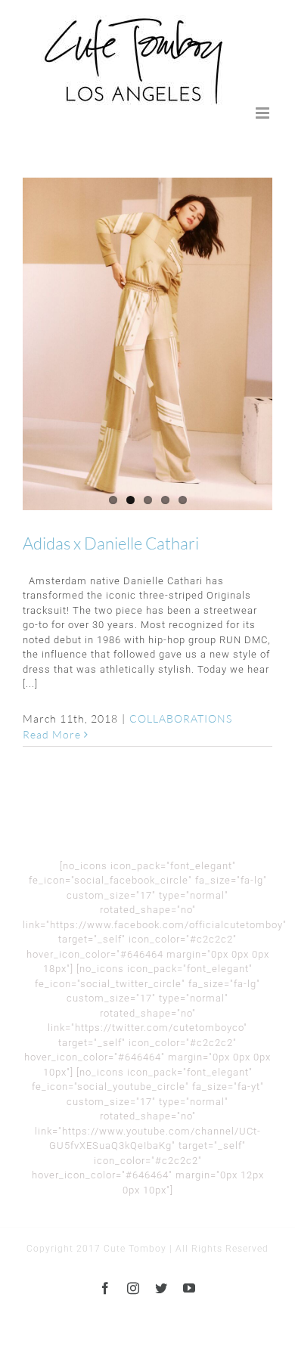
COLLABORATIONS (180, 718)
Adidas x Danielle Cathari (111, 543)
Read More (52, 734)
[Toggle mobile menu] (264, 113)
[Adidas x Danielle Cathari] (147, 344)
